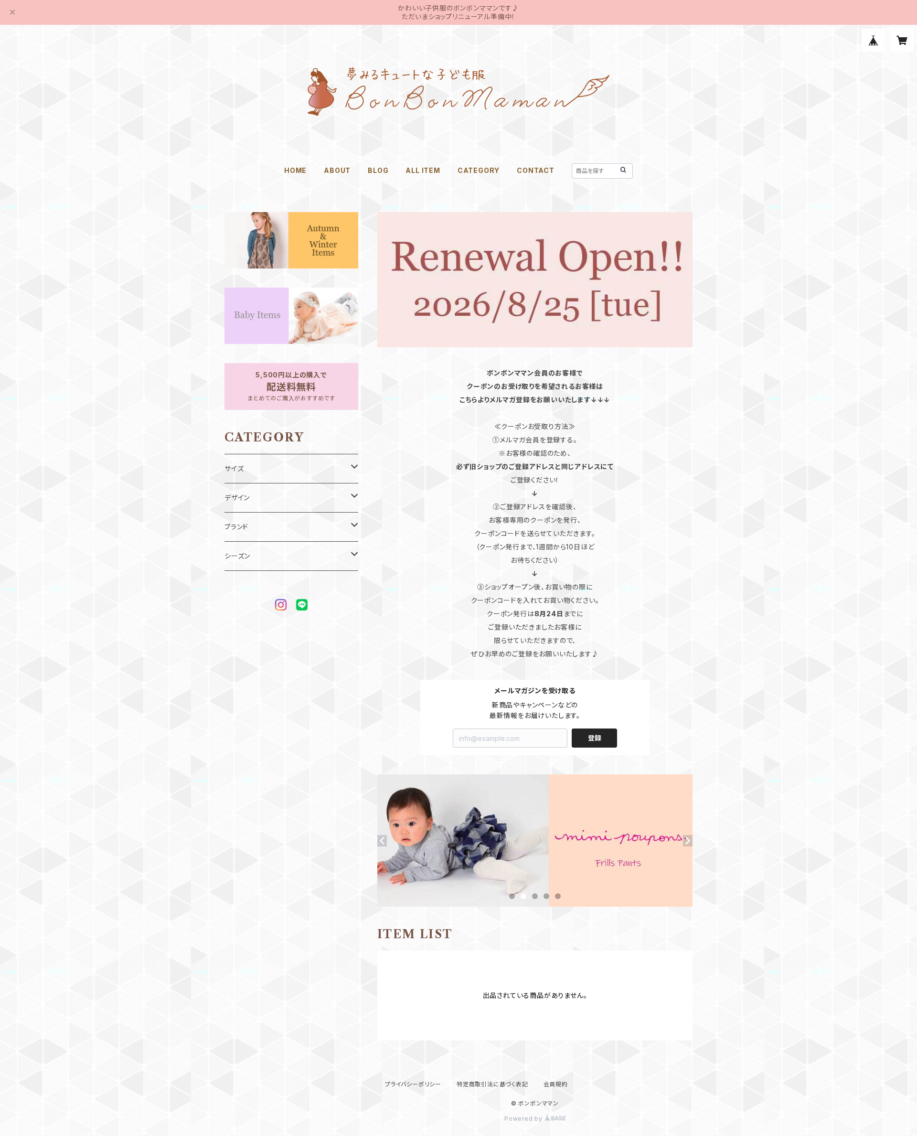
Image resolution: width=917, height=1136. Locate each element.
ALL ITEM (422, 170)
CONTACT (535, 170)
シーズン (237, 556)
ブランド (236, 527)
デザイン (237, 497)
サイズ (234, 468)
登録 (594, 738)
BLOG (378, 170)
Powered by (524, 1118)
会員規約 (556, 1084)
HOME (295, 170)
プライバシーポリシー (413, 1084)
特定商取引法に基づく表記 (492, 1084)
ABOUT (337, 170)
